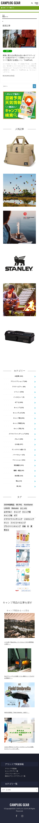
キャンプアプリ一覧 (11, 771)
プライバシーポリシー (12, 773)
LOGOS (7, 508)
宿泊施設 (19, 465)
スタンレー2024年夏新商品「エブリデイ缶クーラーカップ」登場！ (19, 282)
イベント (19, 392)
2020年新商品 (9, 505)
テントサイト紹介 (19, 449)
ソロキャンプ (29, 519)
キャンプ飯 (8, 515)
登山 (19, 481)
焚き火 (6, 530)
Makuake (15, 508)
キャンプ (19, 407)
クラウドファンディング (19, 434)
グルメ (19, 439)
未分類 (19, 476)
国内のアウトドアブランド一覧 (15, 776)
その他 (19, 444)
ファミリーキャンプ (18, 523)
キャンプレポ (19, 413)
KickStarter (28, 505)
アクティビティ (18, 386)
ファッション (18, 460)
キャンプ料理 (19, 423)
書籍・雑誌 (19, 470)
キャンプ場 (18, 418)
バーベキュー (19, 455)
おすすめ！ (8, 512)
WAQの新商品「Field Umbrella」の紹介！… (16, 712)
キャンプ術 (19, 428)
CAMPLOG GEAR (21, 808)
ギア (19, 402)
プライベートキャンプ (12, 526)
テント (6, 523)
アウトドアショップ (19, 381)
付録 (24, 526)
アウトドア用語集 (11, 768)
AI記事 (19, 376)
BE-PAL (19, 505)
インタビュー (18, 397)
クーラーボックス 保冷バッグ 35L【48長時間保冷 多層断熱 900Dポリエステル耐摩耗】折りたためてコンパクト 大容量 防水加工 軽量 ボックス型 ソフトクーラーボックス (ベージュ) (19, 171)
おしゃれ (23, 508)
